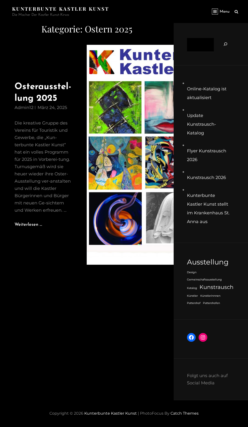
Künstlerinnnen (210, 295)
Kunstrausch (216, 287)
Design (191, 272)
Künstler (192, 295)
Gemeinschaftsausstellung (204, 279)
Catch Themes (184, 413)
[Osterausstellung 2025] (130, 155)
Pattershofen (211, 303)
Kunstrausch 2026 (206, 177)
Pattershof (194, 303)
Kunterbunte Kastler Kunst (60, 8)
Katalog (192, 288)
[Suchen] (225, 44)
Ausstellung (208, 262)
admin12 (24, 107)
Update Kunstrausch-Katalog (201, 124)
